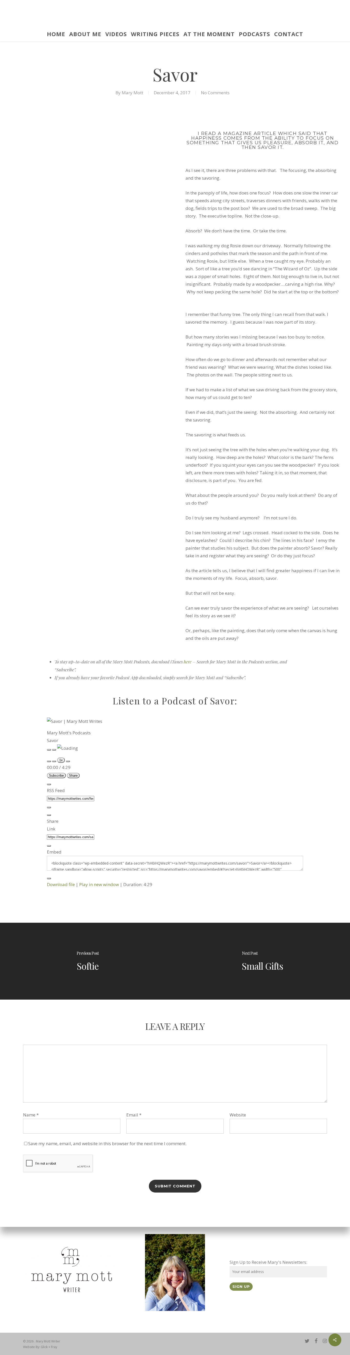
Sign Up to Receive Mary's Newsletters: (268, 1262)
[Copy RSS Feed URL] (49, 807)
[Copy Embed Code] (49, 878)
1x (61, 760)
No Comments (215, 93)
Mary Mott (132, 93)
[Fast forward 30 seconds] (68, 761)
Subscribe (56, 775)
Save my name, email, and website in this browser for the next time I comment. (107, 1143)
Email (133, 1115)
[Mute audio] (49, 761)
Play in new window (99, 884)
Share (73, 775)
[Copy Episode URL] (49, 846)
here (187, 661)
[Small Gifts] (262, 961)
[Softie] (87, 961)
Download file (61, 884)
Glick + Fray (49, 1347)
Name (31, 1115)
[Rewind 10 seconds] (54, 761)
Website (238, 1115)
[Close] (49, 784)
